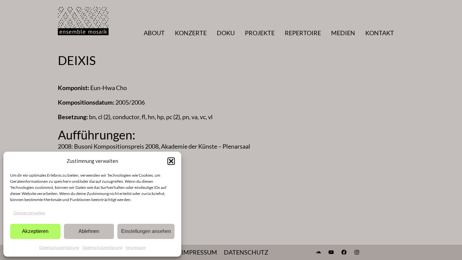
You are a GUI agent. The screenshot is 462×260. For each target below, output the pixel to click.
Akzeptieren (35, 231)
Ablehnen (88, 231)
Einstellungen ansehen (146, 231)
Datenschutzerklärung (59, 247)
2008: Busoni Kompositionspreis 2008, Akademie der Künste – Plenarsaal (154, 146)
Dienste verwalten (29, 212)
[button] (171, 161)
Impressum (136, 247)
